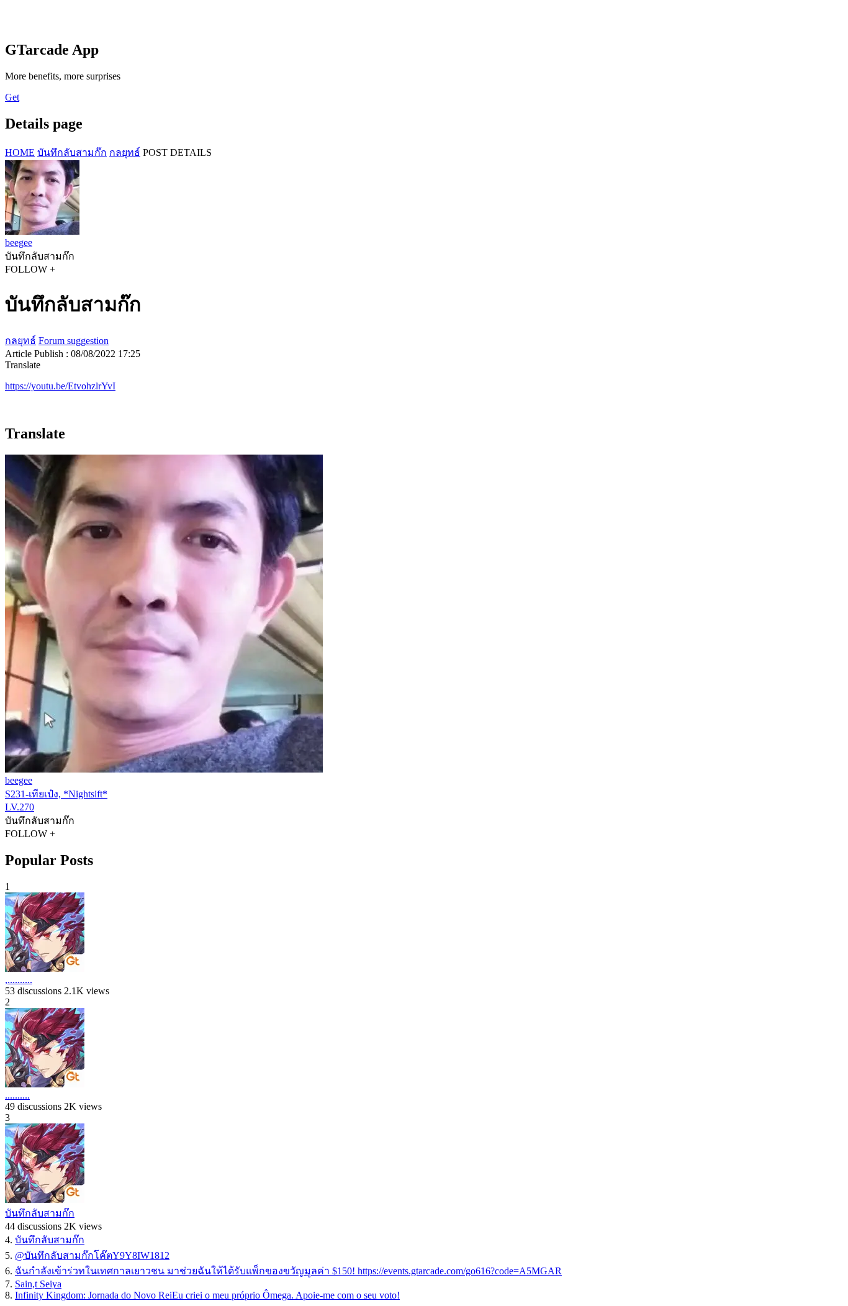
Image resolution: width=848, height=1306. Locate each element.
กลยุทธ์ (124, 152)
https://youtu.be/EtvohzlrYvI (60, 386)
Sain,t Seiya (38, 1284)
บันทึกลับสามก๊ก (72, 152)
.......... (17, 1095)
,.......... (18, 979)
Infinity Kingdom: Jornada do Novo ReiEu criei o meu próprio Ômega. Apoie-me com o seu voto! (207, 1295)
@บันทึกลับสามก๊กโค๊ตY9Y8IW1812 (92, 1255)
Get (12, 97)
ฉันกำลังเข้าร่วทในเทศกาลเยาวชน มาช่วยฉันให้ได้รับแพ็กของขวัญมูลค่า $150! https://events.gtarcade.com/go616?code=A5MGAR (288, 1271)
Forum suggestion (73, 340)
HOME (20, 152)
